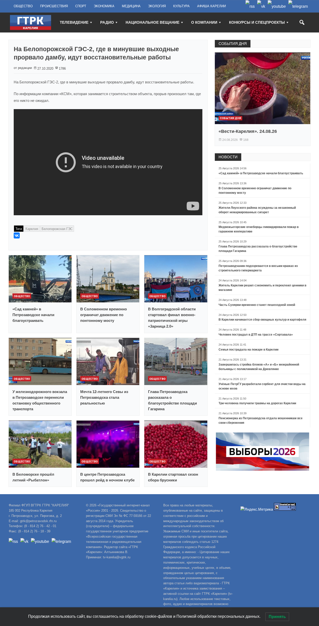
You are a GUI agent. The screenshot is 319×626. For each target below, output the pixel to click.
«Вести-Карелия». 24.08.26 (248, 131)
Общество (22, 296)
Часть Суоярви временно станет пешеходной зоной (257, 305)
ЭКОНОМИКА (104, 6)
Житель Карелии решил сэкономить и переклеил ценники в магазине (262, 288)
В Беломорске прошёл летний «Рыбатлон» (33, 477)
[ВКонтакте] (17, 235)
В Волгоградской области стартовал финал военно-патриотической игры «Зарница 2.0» (172, 317)
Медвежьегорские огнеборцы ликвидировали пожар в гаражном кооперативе (259, 229)
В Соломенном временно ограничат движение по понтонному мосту (103, 315)
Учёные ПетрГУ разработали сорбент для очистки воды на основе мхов (262, 386)
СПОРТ (80, 6)
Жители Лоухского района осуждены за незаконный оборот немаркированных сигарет (257, 210)
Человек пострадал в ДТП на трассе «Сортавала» (256, 334)
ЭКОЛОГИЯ (157, 6)
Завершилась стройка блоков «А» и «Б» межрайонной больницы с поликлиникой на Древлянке (259, 367)
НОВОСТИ (228, 157)
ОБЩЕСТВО (23, 6)
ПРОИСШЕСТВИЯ (54, 6)
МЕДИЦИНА (131, 6)
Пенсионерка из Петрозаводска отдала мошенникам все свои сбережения (261, 420)
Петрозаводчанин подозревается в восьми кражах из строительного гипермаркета (258, 268)
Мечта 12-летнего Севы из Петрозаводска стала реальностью (104, 397)
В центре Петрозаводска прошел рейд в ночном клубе (107, 477)
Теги (18, 229)
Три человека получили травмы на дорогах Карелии (257, 403)
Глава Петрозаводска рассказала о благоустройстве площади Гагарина (172, 400)
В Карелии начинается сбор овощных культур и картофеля (262, 319)
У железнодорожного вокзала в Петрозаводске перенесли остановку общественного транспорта (39, 400)
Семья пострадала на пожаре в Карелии (248, 349)
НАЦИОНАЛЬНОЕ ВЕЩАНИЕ (152, 22)
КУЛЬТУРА (181, 6)
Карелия (31, 229)
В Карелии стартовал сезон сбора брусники (173, 477)
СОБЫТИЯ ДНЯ (233, 43)
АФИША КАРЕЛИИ (211, 6)
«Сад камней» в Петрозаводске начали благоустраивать (33, 315)
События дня (230, 118)
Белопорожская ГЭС (57, 229)
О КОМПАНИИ (204, 22)
